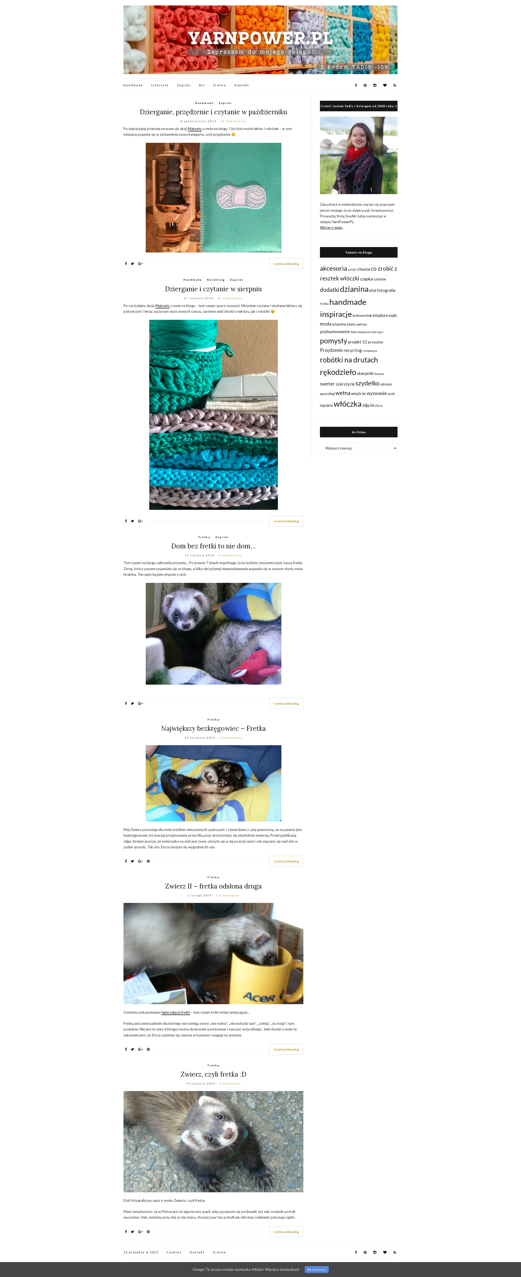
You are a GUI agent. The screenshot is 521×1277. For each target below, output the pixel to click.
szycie (349, 383)
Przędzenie (331, 350)
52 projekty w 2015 (140, 1252)
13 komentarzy (233, 121)
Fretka (204, 537)
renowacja (370, 350)
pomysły (333, 340)
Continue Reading (286, 263)
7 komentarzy (231, 737)
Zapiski (184, 85)
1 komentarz (230, 1083)
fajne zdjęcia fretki (175, 1012)
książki (391, 315)
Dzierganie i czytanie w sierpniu (213, 289)
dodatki (329, 289)
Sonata (379, 373)
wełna (342, 393)
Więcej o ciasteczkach (282, 1269)
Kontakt (241, 85)
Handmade (133, 85)
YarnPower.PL (343, 222)
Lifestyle (160, 85)
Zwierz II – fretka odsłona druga (213, 886)
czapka (366, 278)
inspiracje (336, 313)
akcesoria (333, 268)
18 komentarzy (230, 298)
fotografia (386, 290)
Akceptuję (316, 1269)
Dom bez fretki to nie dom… (213, 546)
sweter (327, 384)
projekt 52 (357, 341)
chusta (363, 268)
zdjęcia (368, 405)
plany (351, 324)
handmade (347, 301)
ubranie (386, 384)
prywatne (375, 342)
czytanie (380, 279)
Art (202, 85)
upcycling (327, 393)
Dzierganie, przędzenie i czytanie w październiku (213, 112)
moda (326, 324)
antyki (352, 269)
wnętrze (358, 393)
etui (372, 290)
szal (339, 383)
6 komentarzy (230, 555)
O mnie (219, 85)
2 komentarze (228, 895)
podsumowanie (335, 331)
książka (379, 315)
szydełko (367, 383)
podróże (362, 324)
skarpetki (365, 373)
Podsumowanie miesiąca (367, 332)
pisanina (339, 324)
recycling (353, 350)
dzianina (354, 288)
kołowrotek (362, 315)
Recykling (216, 279)
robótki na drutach (349, 359)
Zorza (379, 405)
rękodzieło (338, 372)
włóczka (347, 403)
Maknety (195, 129)
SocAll (350, 216)
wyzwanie (377, 393)
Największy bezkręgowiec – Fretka (213, 728)
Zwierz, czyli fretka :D (213, 1074)
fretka (324, 303)
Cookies (174, 1252)
